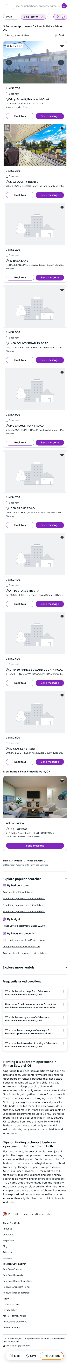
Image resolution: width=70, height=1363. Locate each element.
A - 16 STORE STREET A (24, 590)
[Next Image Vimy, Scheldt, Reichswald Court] (61, 62)
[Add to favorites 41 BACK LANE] (62, 207)
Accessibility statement (15, 1321)
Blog (5, 1246)
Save (33, 1355)
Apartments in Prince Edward (18, 892)
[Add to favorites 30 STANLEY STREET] (62, 695)
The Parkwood (18, 828)
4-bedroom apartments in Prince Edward (24, 911)
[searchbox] (39, 6)
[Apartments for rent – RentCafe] (11, 1214)
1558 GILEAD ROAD (22, 508)
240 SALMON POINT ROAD (26, 425)
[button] (42, 17)
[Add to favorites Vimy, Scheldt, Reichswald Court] (62, 46)
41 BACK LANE (18, 260)
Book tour (20, 116)
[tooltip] (12, 93)
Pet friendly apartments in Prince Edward (24, 940)
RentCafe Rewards (13, 1275)
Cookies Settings (11, 1327)
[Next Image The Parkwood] (61, 797)
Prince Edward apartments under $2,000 (24, 925)
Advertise (8, 1252)
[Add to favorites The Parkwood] (62, 781)
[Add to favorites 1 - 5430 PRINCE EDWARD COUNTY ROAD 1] (62, 616)
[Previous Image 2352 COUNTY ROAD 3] (9, 145)
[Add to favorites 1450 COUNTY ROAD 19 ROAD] (62, 290)
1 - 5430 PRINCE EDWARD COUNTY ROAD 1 (37, 669)
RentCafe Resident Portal (16, 1292)
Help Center (9, 1240)
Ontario (18, 860)
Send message (50, 116)
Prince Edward (35, 860)
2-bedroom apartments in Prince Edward (24, 905)
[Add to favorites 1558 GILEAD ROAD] (62, 455)
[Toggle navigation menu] (6, 6)
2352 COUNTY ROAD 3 (23, 181)
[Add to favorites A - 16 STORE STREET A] (62, 537)
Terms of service (11, 1304)
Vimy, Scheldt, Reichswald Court (29, 99)
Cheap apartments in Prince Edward (21, 946)
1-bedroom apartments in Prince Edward (24, 898)
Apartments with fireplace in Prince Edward (25, 953)
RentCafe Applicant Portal (16, 1286)
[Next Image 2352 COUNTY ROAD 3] (61, 145)
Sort (61, 35)
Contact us (8, 1234)
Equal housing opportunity (17, 1345)
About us (7, 1228)
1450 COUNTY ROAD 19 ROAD (28, 343)
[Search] (64, 5)
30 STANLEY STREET (22, 748)
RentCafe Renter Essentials (17, 1281)
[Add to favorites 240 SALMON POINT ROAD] (62, 372)
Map (17, 1355)
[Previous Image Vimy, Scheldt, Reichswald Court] (9, 62)
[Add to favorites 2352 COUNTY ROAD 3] (62, 128)
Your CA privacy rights (14, 1315)
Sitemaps (7, 1257)
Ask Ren (54, 1355)
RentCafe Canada (12, 1269)
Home (6, 860)
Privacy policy (10, 1309)
